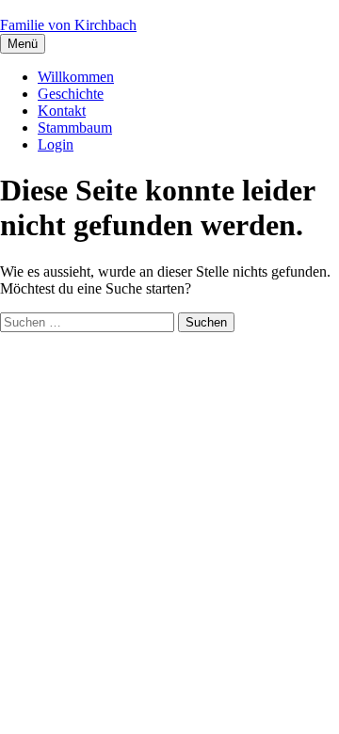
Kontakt (62, 111)
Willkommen (76, 77)
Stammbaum (75, 128)
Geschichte (71, 94)
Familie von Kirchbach (68, 25)
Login (55, 144)
